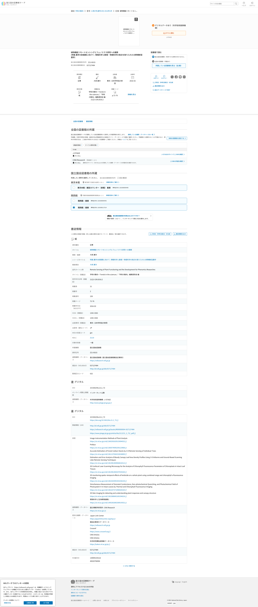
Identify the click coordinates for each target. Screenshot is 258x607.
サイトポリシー (133, 600)
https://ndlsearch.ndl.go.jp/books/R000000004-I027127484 (112, 429)
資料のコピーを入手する (78, 593)
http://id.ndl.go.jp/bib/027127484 (102, 368)
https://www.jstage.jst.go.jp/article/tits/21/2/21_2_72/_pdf (112, 433)
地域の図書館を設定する (176, 138)
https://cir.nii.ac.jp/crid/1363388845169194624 (107, 496)
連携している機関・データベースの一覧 (140, 134)
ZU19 (92, 337)
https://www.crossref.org (99, 531)
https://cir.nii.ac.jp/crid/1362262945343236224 (107, 481)
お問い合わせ (97, 600)
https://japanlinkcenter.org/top (102, 518)
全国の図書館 (78, 121)
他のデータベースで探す (162, 90)
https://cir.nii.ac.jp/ (97, 510)
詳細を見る (132, 94)
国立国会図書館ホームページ (80, 600)
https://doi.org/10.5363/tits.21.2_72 (103, 420)
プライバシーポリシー (119, 600)
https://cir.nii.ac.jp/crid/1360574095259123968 (107, 447)
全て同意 (46, 603)
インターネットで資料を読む (80, 590)
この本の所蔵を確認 (176, 161)
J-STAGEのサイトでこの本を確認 (172, 154)
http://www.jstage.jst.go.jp (100, 403)
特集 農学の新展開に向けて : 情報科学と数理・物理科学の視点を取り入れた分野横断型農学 (123, 259)
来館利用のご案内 (112, 182)
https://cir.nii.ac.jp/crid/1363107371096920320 (107, 490)
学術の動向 (79, 11)
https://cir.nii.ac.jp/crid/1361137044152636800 (107, 454)
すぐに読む (170, 33)
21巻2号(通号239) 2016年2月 (101, 11)
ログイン (252, 5)
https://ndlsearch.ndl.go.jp (100, 360)
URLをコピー (164, 78)
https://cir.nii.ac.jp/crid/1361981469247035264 (107, 472)
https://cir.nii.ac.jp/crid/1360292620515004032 (107, 441)
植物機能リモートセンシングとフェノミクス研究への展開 (111, 250)
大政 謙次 (93, 264)
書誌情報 (89, 121)
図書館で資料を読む (77, 596)
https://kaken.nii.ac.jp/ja (99, 544)
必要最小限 (30, 603)
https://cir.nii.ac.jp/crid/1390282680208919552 (107, 502)
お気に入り (156, 78)
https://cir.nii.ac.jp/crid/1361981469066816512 (107, 463)
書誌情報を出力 (160, 86)
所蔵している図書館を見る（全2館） (169, 65)
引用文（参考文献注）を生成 (164, 82)
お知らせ (106, 600)
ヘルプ (244, 5)
